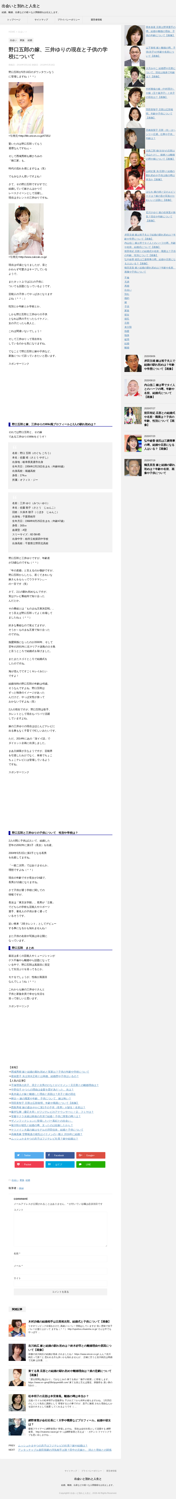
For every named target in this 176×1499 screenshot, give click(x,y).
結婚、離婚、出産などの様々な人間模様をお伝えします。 (88, 1485)
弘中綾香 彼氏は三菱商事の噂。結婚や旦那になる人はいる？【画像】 (159, 444)
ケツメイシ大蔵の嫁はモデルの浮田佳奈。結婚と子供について (47, 1129)
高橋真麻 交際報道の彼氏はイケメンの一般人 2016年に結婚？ (46, 1134)
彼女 (126, 314)
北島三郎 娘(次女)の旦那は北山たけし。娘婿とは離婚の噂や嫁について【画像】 (160, 154)
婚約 (126, 298)
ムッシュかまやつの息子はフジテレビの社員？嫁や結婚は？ (53, 1445)
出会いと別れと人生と (21, 6)
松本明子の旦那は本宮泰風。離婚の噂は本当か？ (58, 1396)
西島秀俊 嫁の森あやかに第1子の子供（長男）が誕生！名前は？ (48, 1107)
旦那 (126, 323)
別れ (126, 294)
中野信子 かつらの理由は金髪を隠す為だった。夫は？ (42, 1089)
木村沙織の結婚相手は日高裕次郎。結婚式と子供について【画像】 (69, 1321)
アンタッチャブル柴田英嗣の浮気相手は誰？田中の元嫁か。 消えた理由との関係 (65, 1449)
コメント (18, 1209)
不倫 (126, 277)
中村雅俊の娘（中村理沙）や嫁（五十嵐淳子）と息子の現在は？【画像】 (160, 93)
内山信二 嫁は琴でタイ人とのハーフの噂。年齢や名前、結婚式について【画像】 (159, 390)
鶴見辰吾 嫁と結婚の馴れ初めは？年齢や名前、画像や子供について (159, 468)
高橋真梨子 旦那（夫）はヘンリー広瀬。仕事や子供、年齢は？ (160, 134)
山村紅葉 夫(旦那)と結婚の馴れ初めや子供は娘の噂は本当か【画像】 (160, 175)
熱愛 (126, 331)
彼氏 (126, 318)
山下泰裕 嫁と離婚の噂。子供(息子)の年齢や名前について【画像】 (160, 51)
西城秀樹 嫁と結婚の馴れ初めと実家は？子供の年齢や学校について (50, 1071)
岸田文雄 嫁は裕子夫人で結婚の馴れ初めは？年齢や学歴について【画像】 (159, 364)
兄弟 (126, 281)
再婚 (126, 285)
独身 (126, 335)
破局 (126, 339)
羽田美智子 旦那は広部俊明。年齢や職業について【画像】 (45, 1102)
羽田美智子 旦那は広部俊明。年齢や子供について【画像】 (159, 113)
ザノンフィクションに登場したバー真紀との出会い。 (42, 1120)
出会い (15, 1180)
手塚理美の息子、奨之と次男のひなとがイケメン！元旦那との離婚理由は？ (55, 1085)
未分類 (128, 327)
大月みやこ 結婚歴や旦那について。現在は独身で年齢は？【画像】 (160, 72)
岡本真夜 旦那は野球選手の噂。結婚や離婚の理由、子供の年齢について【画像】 (160, 31)
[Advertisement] (34, 396)
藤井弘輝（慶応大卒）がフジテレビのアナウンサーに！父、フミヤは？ (52, 1111)
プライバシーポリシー (69, 19)
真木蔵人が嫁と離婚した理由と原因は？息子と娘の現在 (43, 1094)
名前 (17, 1253)
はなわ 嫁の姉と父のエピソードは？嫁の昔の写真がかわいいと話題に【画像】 (160, 195)
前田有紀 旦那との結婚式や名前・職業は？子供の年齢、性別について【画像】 (159, 418)
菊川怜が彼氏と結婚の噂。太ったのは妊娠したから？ (42, 1125)
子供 (126, 306)
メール (18, 1265)
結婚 (28, 1180)
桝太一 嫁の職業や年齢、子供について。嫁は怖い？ (41, 1098)
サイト (17, 1278)
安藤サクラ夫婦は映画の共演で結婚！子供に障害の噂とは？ (46, 1116)
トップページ (13, 19)
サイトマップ (41, 19)
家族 (22, 1180)
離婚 (126, 347)
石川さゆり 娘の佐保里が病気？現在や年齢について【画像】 (160, 216)
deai (21, 1188)
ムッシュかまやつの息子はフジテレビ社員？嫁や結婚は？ (44, 1138)
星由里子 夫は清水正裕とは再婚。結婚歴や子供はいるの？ (45, 1076)
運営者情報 (96, 19)
